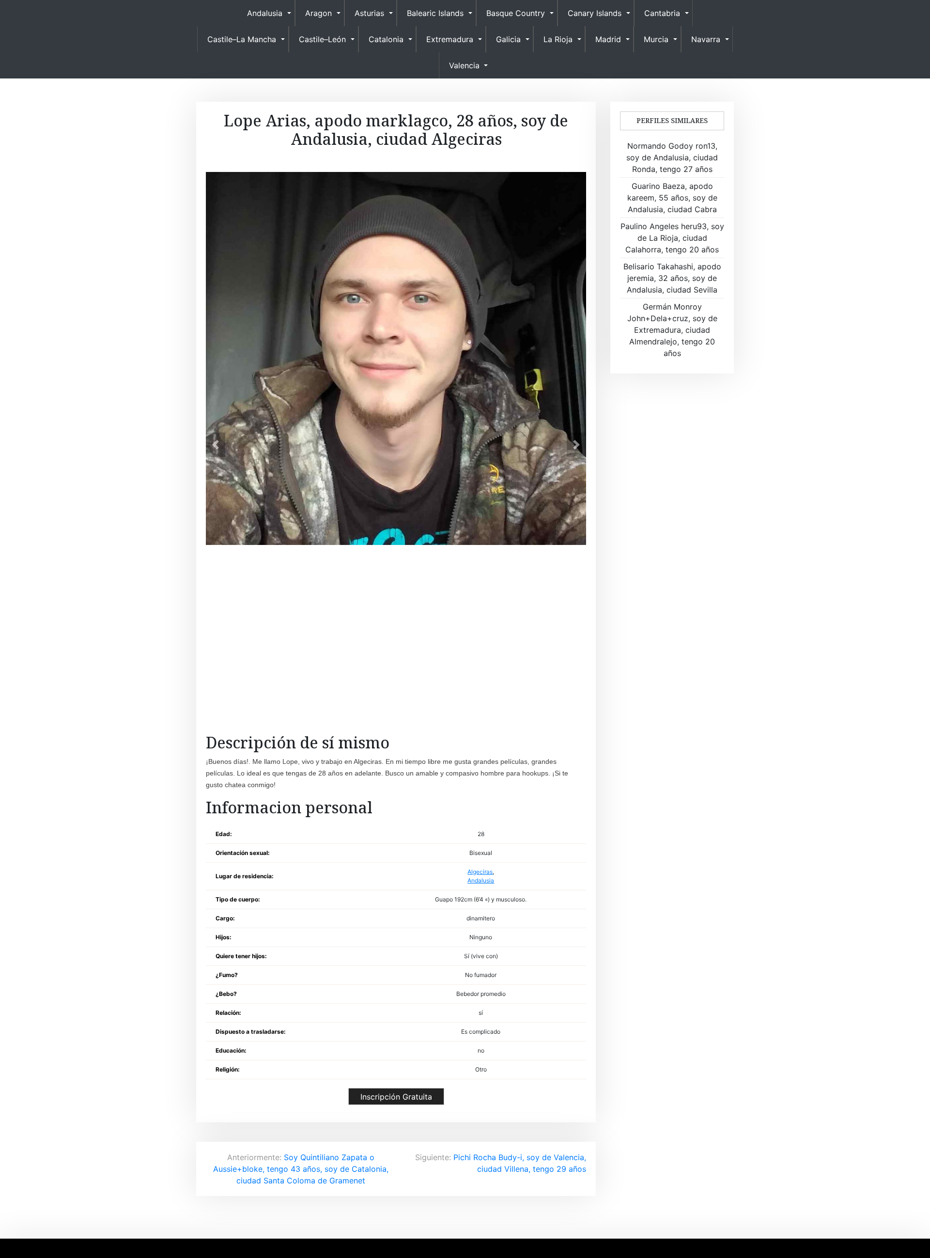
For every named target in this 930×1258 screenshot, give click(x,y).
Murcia (656, 39)
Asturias (369, 13)
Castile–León (322, 39)
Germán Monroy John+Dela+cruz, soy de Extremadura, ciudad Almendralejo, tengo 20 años (672, 330)
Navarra (705, 39)
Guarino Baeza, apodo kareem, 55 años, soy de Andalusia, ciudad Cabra (672, 197)
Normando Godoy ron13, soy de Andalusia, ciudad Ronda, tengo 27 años (672, 157)
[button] (215, 445)
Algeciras (480, 871)
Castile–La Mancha (241, 39)
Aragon (318, 13)
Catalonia (386, 39)
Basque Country (515, 13)
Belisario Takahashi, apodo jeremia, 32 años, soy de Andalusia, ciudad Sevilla (672, 278)
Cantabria (662, 13)
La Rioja (558, 39)
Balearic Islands (435, 13)
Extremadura (449, 39)
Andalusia (264, 13)
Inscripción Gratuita (396, 1097)
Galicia (508, 39)
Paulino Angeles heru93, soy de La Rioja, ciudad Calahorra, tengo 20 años (672, 237)
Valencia (464, 65)
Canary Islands (594, 13)
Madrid (608, 39)
